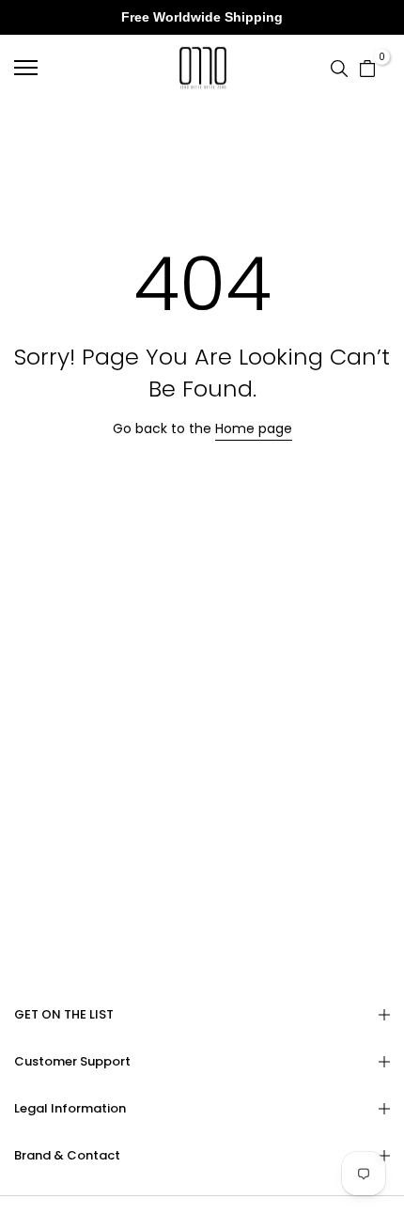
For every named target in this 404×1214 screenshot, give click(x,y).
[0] (367, 66)
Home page (253, 428)
